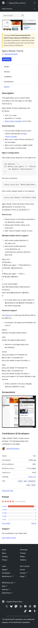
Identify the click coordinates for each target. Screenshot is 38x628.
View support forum (9, 538)
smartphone (31, 481)
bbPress (6, 589)
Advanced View (7, 491)
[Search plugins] (23, 15)
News (4, 553)
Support (7, 87)
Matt (4, 586)
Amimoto (8, 315)
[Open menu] (35, 3)
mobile (20, 481)
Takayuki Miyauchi (11, 54)
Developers (6, 573)
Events (22, 570)
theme (33, 485)
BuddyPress (7, 593)
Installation (8, 77)
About (4, 550)
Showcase (23, 550)
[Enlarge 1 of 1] (33, 398)
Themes (23, 553)
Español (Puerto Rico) (14, 602)
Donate (23, 573)
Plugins (22, 556)
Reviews (7, 72)
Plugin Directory (7, 9)
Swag (23, 576)
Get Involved (24, 566)
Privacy (4, 560)
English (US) (32, 476)
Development (9, 82)
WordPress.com (8, 583)
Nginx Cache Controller (13, 121)
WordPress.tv (8, 576)
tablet (28, 485)
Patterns (23, 560)
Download (6, 59)
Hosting (5, 556)
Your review (6, 523)
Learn (4, 566)
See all (33, 523)
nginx (25, 481)
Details (6, 67)
